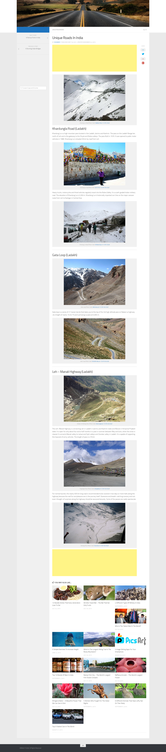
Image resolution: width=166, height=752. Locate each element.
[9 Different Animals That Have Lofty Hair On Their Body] (130, 690)
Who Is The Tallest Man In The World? (128, 626)
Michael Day (98, 244)
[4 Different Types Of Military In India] (130, 592)
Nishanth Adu (95, 361)
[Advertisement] (94, 58)
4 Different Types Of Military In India (127, 603)
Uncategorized (58, 30)
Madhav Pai (98, 123)
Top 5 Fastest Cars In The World (63, 726)
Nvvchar (96, 545)
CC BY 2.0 (105, 123)
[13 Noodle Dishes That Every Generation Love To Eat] (67, 592)
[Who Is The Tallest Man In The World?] (130, 616)
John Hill (97, 187)
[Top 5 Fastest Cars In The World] (67, 716)
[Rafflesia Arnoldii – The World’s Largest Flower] (130, 665)
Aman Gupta (99, 424)
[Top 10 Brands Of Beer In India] (67, 665)
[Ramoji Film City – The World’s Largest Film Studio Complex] (99, 665)
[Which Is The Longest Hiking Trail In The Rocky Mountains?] (99, 639)
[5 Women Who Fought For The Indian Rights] (99, 690)
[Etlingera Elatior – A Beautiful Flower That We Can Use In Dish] (67, 690)
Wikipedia (96, 488)
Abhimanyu (95, 307)
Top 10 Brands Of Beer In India (62, 675)
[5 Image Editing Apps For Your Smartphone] (130, 639)
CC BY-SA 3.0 (107, 424)
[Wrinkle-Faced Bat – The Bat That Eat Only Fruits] (99, 592)
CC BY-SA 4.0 (104, 187)
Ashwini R (57, 42)
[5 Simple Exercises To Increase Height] (67, 639)
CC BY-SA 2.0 (103, 307)
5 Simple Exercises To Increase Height (65, 649)
